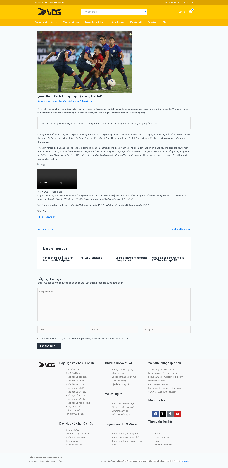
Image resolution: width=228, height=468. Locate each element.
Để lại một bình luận (47, 101)
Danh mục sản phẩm (44, 22)
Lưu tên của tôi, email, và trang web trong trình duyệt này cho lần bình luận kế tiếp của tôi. (85, 338)
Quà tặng (152, 22)
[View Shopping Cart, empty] (190, 11)
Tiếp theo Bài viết (180, 229)
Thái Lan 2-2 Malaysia (90, 257)
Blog (165, 22)
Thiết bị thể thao (71, 22)
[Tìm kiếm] (145, 12)
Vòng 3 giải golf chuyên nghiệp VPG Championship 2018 (168, 259)
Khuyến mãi (136, 22)
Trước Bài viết (46, 229)
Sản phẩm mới (117, 22)
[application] (55, 22)
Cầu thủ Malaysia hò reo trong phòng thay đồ (131, 259)
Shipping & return (172, 2)
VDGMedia (184, 461)
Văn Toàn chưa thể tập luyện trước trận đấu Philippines (58, 259)
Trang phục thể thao (94, 22)
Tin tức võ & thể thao (69, 101)
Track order (188, 2)
